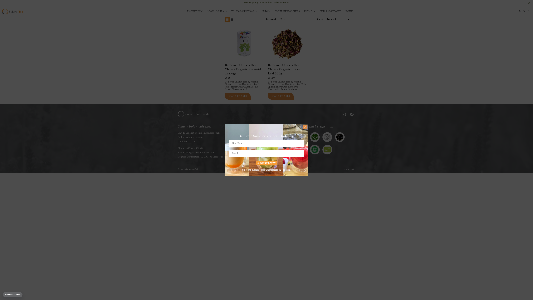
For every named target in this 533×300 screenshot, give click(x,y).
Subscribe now (266, 163)
